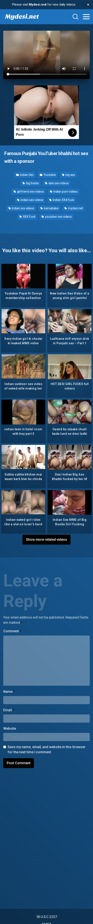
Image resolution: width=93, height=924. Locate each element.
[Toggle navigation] (86, 16)
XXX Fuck (28, 216)
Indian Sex (26, 175)
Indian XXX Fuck (63, 200)
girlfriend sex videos (30, 191)
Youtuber (49, 175)
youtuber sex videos (58, 216)
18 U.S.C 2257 (46, 917)
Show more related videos (46, 539)
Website (9, 728)
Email (8, 710)
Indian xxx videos (23, 208)
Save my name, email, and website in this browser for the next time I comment (46, 749)
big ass (70, 175)
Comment (12, 631)
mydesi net (75, 208)
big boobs (32, 183)
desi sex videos (58, 183)
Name (9, 692)
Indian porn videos (65, 191)
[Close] (88, 4)
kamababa (50, 208)
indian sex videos (31, 200)
